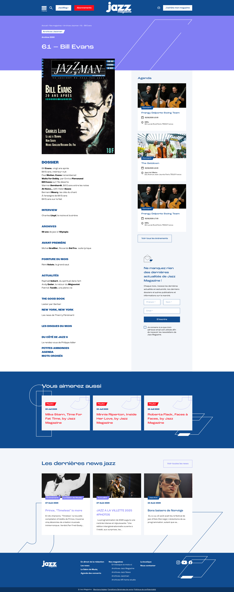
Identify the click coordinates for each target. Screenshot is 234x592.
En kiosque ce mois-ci (122, 565)
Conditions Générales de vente (120, 590)
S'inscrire (162, 319)
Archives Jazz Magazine (123, 569)
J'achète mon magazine (178, 8)
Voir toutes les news (178, 464)
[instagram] (178, 564)
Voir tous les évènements (154, 238)
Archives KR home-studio (124, 580)
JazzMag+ (63, 8)
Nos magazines (116, 562)
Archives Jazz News (121, 572)
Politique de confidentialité (145, 590)
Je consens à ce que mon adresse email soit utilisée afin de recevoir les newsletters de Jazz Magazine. (161, 331)
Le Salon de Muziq (89, 570)
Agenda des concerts (91, 573)
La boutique (145, 562)
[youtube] (184, 564)
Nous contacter (148, 566)
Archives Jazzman (71, 26)
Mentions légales (100, 590)
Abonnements (84, 8)
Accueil (45, 26)
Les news (85, 566)
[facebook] (190, 564)
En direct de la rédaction (92, 562)
